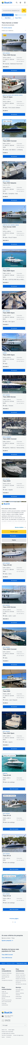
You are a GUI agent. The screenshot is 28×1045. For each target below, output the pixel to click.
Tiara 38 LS (7, 855)
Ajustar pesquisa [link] (6, 940)
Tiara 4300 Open (9, 355)
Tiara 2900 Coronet (10, 141)
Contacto (8, 1037)
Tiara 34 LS (7, 815)
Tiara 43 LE (7, 896)
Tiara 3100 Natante (9, 183)
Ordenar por (5, 30)
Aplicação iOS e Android (19, 990)
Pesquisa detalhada (6, 973)
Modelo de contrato (20, 978)
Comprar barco (5, 975)
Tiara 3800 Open (9, 313)
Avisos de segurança (18, 1035)
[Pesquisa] (17, 2)
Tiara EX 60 (7, 775)
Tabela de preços (20, 973)
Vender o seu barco (20, 975)
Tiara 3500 (6, 481)
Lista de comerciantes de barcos (6, 996)
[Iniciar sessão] (21, 2)
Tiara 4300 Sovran (9, 55)
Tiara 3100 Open (8, 733)
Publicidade (19, 996)
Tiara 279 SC (7, 565)
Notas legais (11, 1029)
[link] (12, 15)
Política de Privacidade (7, 1031)
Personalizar (13, 536)
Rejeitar (14, 540)
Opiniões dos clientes (21, 984)
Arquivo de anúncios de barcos (21, 981)
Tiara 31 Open (7, 97)
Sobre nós (4, 1029)
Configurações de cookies (8, 1033)
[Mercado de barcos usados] (7, 3)
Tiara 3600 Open (9, 271)
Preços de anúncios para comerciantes (6, 1000)
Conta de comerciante (5, 1004)
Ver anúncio (14, 70)
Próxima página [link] (14, 918)
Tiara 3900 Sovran (9, 397)
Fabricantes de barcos (5, 977)
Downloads (18, 998)
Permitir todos (14, 531)
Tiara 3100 (6, 691)
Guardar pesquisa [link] (7, 27)
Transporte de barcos (7, 980)
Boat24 (3, 963)
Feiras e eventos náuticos (20, 994)
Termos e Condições (7, 1035)
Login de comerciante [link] (5, 992)
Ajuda (3, 1037)
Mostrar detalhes (19, 527)
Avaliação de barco (20, 976)
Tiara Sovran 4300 (9, 227)
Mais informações (14, 788)
